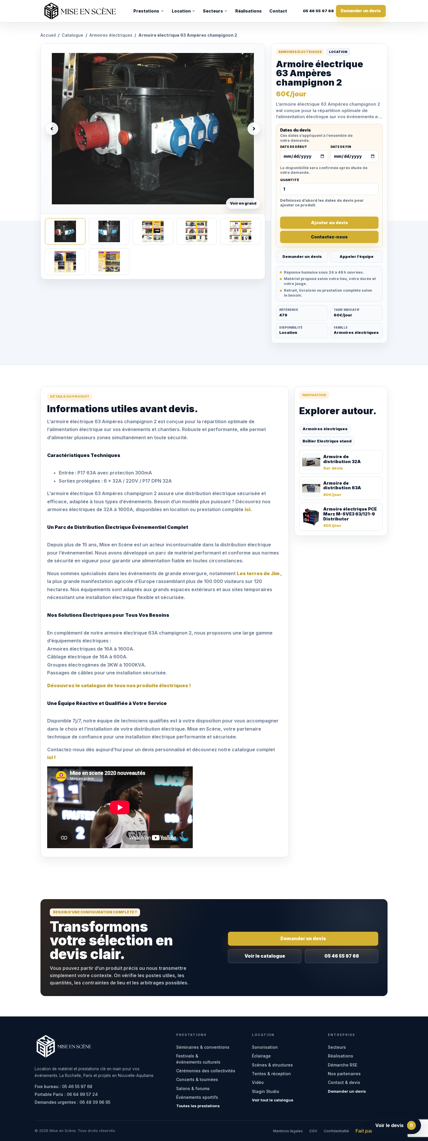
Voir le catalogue (265, 956)
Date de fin (340, 147)
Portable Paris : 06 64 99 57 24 (66, 1094)
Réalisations (248, 10)
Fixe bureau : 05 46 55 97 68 (63, 1086)
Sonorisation (265, 1047)
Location (181, 10)
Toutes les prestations (198, 1105)
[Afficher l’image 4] (196, 231)
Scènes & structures (272, 1064)
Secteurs (213, 10)
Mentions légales (288, 1131)
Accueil (48, 35)
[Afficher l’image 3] (152, 231)
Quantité (289, 180)
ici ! (51, 757)
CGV (313, 1131)
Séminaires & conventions (202, 1047)
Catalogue (72, 35)
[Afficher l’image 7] (109, 261)
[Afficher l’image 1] (65, 231)
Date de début (293, 147)
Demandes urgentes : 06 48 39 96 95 (72, 1102)
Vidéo (258, 1082)
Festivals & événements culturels (198, 1058)
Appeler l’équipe (356, 256)
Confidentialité (336, 1131)
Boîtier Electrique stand (327, 441)
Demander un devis (361, 10)
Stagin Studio (265, 1091)
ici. (248, 509)
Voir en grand (243, 203)
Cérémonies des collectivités (205, 1070)
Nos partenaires (344, 1073)
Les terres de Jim (258, 573)
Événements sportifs (197, 1097)
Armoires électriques (110, 35)
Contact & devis (344, 1082)
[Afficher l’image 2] (109, 231)
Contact (278, 10)
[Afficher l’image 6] (65, 261)
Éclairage (261, 1055)
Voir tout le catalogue (272, 1100)
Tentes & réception (271, 1073)
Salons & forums (193, 1088)
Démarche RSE (342, 1064)
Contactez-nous (329, 236)
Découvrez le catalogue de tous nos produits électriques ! (119, 685)
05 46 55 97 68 (318, 11)
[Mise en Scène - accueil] (80, 11)
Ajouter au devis (329, 222)
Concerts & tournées (197, 1079)
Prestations (146, 10)
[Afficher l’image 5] (240, 231)
